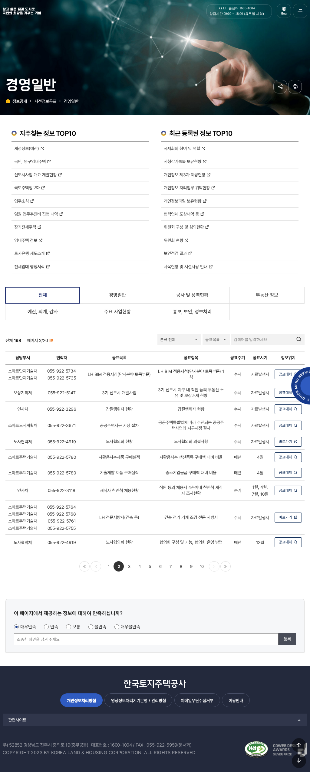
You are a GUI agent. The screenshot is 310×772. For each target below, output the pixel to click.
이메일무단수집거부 (197, 700)
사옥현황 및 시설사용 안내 (186, 266)
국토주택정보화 (27, 187)
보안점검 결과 (176, 253)
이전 (96, 566)
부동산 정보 (267, 295)
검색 (299, 339)
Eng (284, 13)
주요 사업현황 (117, 311)
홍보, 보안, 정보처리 (192, 311)
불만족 (100, 627)
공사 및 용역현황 (192, 295)
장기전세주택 (25, 227)
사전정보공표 (45, 101)
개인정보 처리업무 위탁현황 (187, 187)
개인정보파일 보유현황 (183, 201)
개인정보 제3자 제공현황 (185, 174)
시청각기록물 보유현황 (183, 161)
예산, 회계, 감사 (43, 311)
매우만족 (28, 627)
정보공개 (19, 101)
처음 (84, 566)
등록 (287, 638)
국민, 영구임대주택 (30, 161)
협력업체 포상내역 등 (182, 214)
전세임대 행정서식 (30, 266)
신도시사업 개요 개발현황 (36, 174)
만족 (54, 627)
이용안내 (236, 700)
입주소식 (22, 201)
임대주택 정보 (26, 240)
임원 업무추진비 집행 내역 (36, 214)
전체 (42, 295)
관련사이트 (17, 719)
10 (201, 566)
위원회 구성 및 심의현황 (184, 227)
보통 (76, 627)
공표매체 (285, 374)
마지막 (225, 566)
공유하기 (280, 86)
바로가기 (285, 441)
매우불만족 (130, 627)
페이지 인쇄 (295, 86)
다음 (214, 566)
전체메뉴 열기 (300, 11)
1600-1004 (121, 745)
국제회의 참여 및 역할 (182, 148)
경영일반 (71, 101)
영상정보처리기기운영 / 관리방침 (138, 700)
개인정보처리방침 (81, 700)
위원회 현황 (174, 240)
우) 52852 (12, 745)
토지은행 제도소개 (30, 253)
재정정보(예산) (27, 148)
